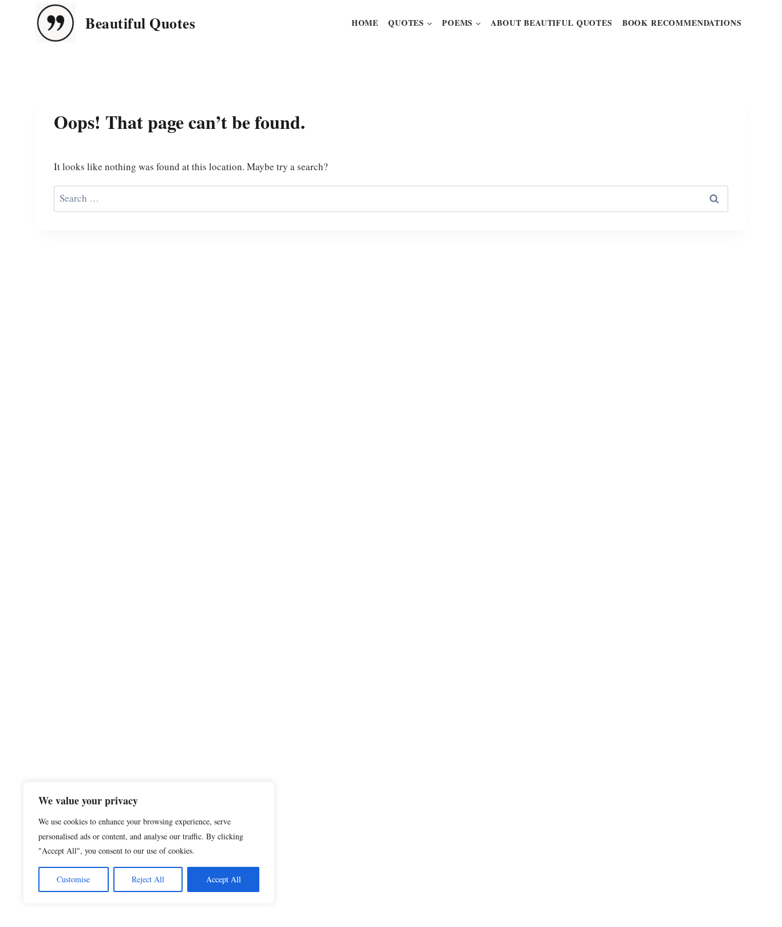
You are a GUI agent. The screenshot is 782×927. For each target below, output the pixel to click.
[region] (149, 842)
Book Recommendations (682, 23)
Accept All (223, 879)
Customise (73, 879)
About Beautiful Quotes (552, 23)
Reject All (148, 879)
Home (364, 23)
